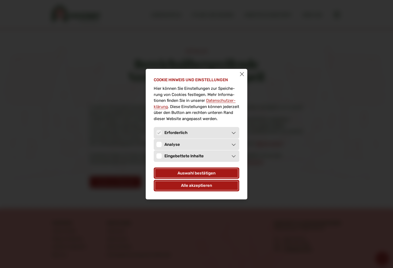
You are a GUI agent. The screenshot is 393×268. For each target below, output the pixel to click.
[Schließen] (242, 74)
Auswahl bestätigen (196, 173)
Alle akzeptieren (196, 185)
